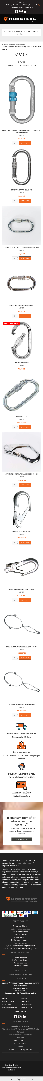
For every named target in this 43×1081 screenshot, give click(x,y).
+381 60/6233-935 (29, 5)
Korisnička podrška (20, 965)
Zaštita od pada (32, 31)
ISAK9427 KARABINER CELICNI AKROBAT (21, 305)
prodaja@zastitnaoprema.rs (21, 7)
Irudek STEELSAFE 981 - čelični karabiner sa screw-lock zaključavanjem (21, 131)
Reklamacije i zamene (20, 940)
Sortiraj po (12, 65)
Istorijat (24, 998)
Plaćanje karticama (20, 960)
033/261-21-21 (17, 887)
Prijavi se (21, 2)
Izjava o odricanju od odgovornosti (20, 945)
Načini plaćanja (20, 957)
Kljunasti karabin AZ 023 (21, 531)
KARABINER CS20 (21, 416)
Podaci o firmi (6, 1004)
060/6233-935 (20, 1040)
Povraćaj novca (20, 943)
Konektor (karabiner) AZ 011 (21, 190)
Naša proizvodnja (8, 1001)
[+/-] (35, 65)
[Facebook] (15, 1017)
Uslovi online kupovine (20, 929)
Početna (7, 31)
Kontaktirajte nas (21, 839)
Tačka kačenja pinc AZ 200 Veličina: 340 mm (21, 647)
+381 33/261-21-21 (12, 5)
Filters (22, 62)
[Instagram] (20, 1017)
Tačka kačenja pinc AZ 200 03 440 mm (21, 704)
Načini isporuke (20, 963)
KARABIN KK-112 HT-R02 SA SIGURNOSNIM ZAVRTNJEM (21, 247)
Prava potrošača (20, 934)
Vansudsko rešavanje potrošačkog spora (20, 948)
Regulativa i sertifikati (9, 1007)
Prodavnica (18, 31)
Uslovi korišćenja (20, 926)
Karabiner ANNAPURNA (21, 363)
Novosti (4, 998)
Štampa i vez (25, 1001)
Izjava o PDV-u (20, 937)
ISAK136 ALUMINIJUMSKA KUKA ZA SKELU (21, 589)
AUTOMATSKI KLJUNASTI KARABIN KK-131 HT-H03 (22, 474)
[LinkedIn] (24, 1017)
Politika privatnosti (20, 931)
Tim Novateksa (26, 1004)
